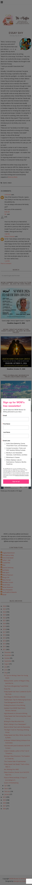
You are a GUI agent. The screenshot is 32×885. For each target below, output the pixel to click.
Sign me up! (16, 481)
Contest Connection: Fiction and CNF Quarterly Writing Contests (16, 449)
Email (5, 415)
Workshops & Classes (13, 457)
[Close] (29, 400)
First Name (6, 424)
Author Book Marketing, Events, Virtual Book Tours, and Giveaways (16, 445)
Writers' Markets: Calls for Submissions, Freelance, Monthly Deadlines (16, 462)
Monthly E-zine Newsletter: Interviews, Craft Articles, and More (16, 454)
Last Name (6, 432)
